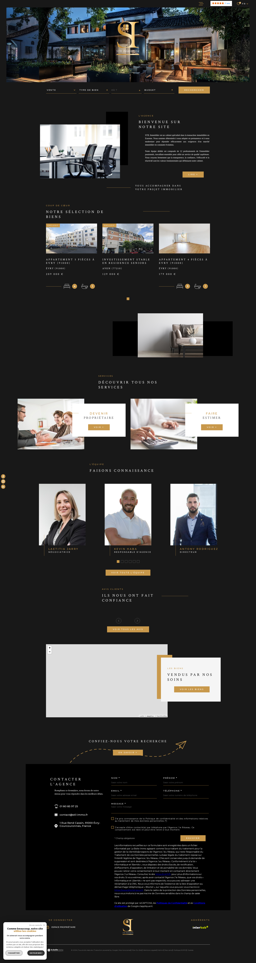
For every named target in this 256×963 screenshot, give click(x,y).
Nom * (115, 778)
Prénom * (170, 778)
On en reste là (35, 925)
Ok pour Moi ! (36, 953)
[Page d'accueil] (128, 934)
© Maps (149, 716)
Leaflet (142, 716)
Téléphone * (172, 791)
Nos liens (168, 950)
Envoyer (193, 838)
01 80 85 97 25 (69, 806)
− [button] (50, 651)
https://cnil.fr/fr (163, 874)
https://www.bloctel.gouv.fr (128, 890)
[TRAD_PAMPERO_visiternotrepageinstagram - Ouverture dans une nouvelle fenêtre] (3, 481)
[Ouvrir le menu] (201, 3)
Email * (116, 791)
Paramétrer (14, 953)
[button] (128, 298)
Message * (118, 804)
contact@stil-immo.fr (74, 814)
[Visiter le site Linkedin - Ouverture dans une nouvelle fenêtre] (3, 486)
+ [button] (50, 647)
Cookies (190, 950)
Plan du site (137, 950)
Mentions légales (149, 950)
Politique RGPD (180, 950)
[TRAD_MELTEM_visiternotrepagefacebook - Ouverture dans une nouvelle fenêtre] (3, 476)
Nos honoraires (124, 950)
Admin (160, 950)
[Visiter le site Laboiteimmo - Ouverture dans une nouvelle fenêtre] (55, 950)
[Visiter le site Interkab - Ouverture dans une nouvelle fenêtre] (200, 927)
